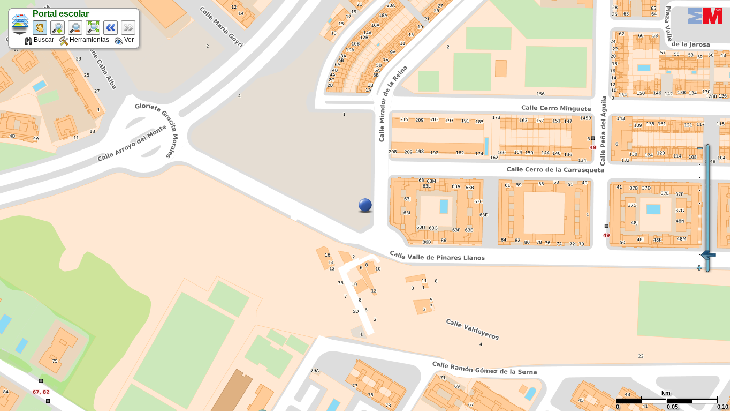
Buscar (44, 39)
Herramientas (89, 39)
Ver (129, 39)
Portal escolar (61, 13)
